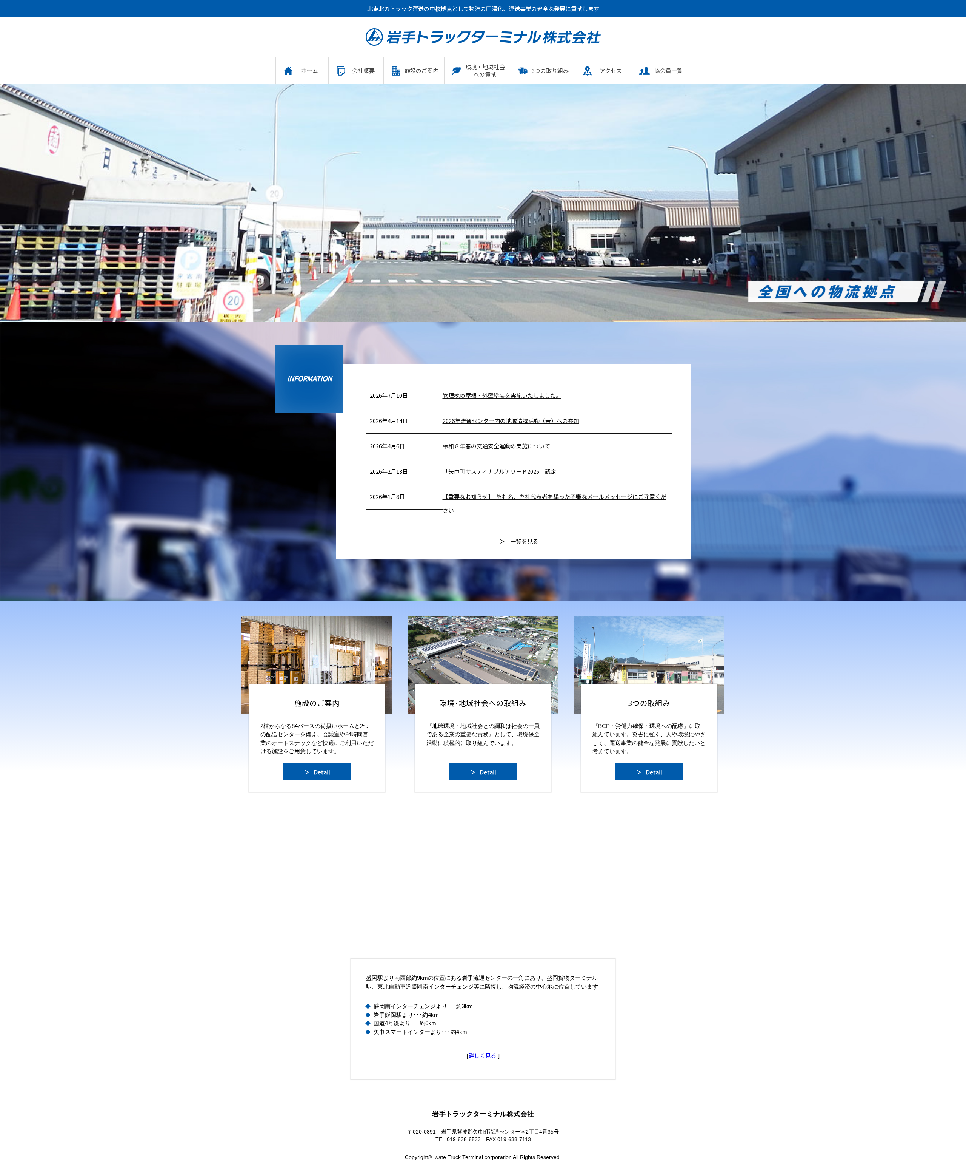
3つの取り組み (550, 70)
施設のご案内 (421, 70)
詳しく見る (482, 1055)
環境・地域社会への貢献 (485, 70)
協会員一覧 (668, 70)
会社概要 (363, 70)
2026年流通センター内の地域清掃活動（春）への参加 (511, 421)
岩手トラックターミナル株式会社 (483, 37)
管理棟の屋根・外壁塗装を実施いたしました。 (502, 395)
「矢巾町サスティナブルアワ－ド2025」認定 (499, 471)
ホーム (309, 70)
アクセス (611, 70)
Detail (322, 772)
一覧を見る (524, 541)
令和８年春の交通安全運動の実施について (496, 446)
